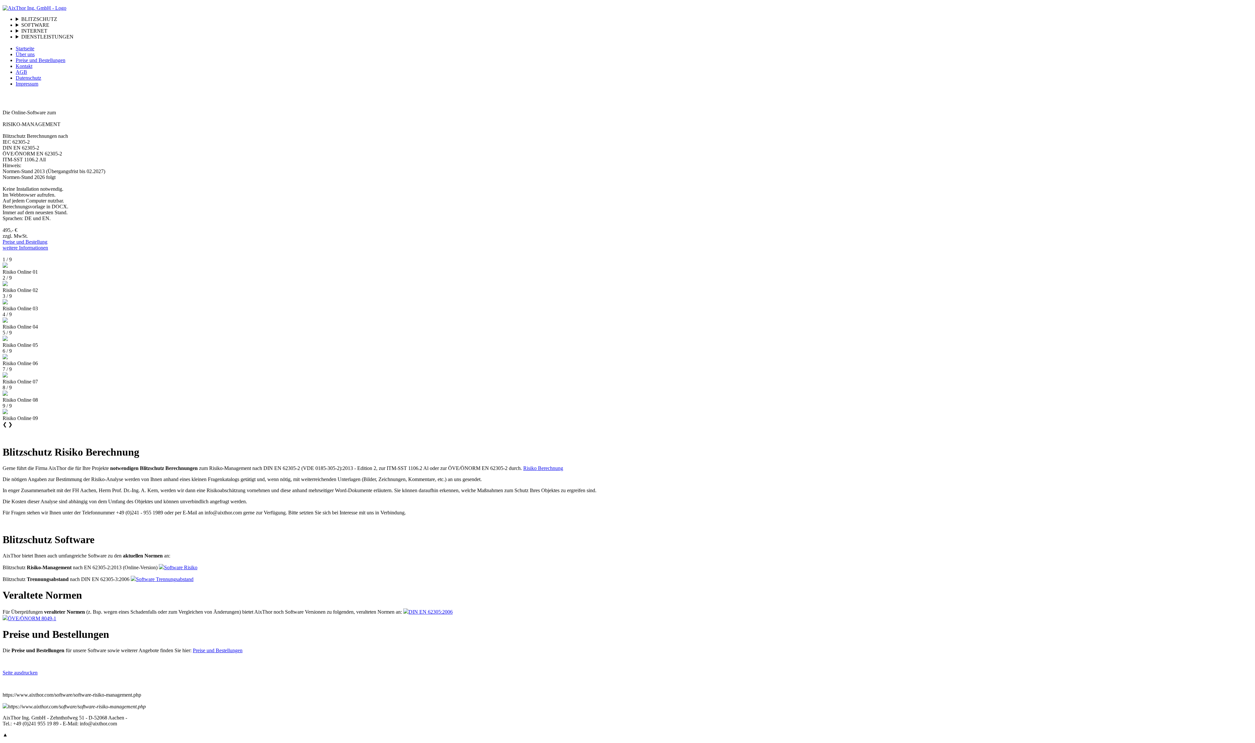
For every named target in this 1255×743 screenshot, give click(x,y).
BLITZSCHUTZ (39, 19)
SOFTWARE (35, 25)
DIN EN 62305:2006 (431, 612)
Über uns (25, 54)
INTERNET (34, 31)
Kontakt (24, 66)
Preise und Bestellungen (40, 60)
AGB (21, 72)
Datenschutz (28, 78)
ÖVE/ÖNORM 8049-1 (32, 618)
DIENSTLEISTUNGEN (47, 37)
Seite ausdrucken (20, 672)
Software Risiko (180, 567)
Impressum (27, 84)
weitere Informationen (25, 247)
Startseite (25, 48)
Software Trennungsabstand (164, 579)
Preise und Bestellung (25, 242)
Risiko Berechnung (543, 468)
